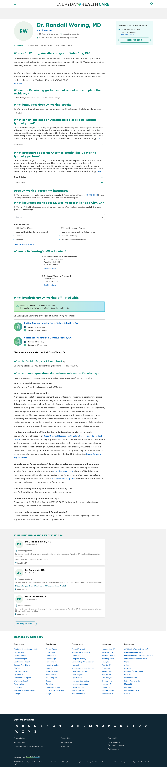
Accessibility (66, 738)
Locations (46, 45)
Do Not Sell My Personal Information (116, 743)
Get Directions (50, 268)
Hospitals (60, 45)
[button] (151, 3)
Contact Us (112, 738)
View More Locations (128, 35)
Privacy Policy (19, 738)
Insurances (32, 45)
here (99, 138)
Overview (19, 45)
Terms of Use (19, 742)
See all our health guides (63, 478)
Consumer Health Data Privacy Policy (29, 746)
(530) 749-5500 (91, 195)
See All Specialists (24, 624)
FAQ (70, 45)
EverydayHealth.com (63, 471)
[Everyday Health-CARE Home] (83, 4)
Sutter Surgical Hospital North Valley (61, 436)
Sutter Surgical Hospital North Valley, (30, 586)
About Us (65, 746)
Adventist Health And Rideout (58, 586)
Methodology (66, 742)
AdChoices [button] (112, 749)
